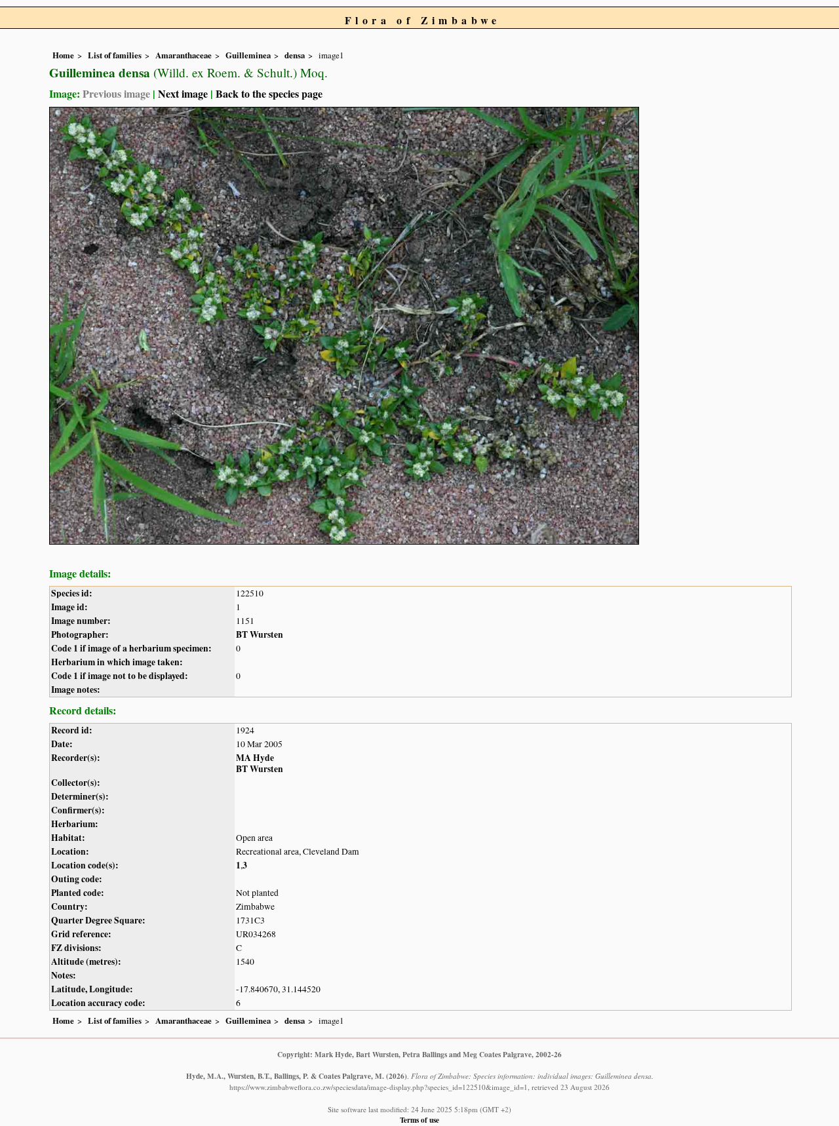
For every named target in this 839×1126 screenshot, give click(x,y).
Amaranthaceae (183, 55)
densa (294, 55)
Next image (183, 93)
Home (63, 55)
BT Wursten (259, 634)
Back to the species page (269, 93)
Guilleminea (248, 55)
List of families (115, 55)
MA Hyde (255, 757)
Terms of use (419, 1119)
